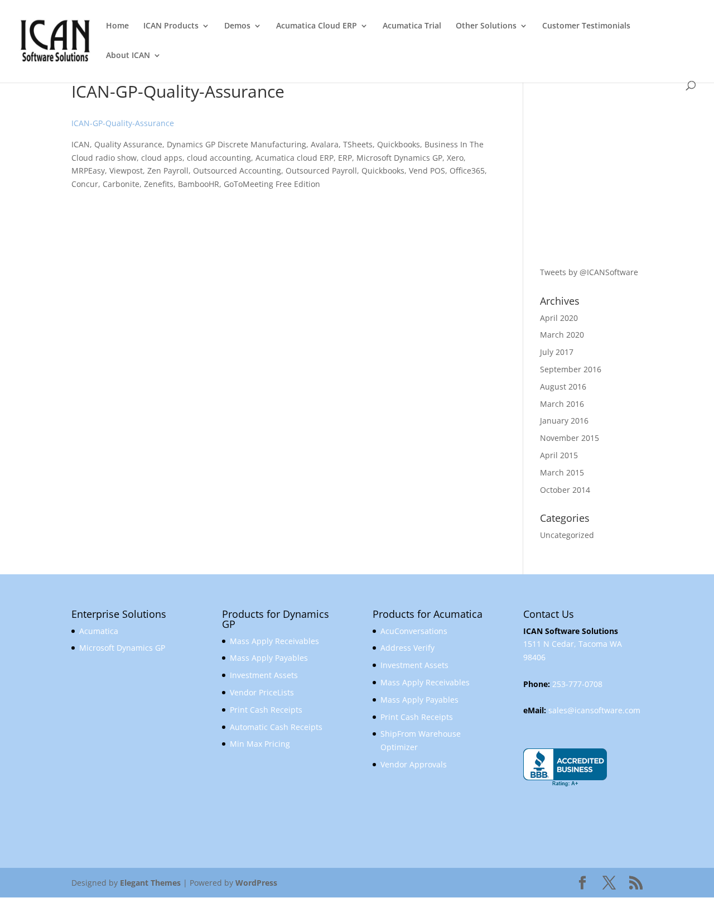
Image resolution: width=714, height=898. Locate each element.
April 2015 (559, 455)
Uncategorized (567, 535)
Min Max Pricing (260, 743)
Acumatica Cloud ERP (316, 26)
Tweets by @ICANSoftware (589, 272)
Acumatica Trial (412, 26)
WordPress (256, 882)
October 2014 (565, 489)
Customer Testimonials (586, 26)
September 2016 (570, 369)
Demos (237, 26)
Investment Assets (264, 675)
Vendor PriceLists (262, 692)
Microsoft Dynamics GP (122, 647)
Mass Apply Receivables (274, 641)
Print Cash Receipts (266, 709)
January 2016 (564, 420)
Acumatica (98, 631)
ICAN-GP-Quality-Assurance (122, 123)
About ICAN (128, 55)
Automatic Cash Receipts (276, 727)
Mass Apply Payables (269, 657)
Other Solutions (486, 26)
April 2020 (559, 318)
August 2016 (563, 386)
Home (117, 26)
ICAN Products (171, 26)
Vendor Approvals (413, 764)
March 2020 (562, 334)
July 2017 (556, 352)
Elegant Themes (150, 882)
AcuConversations (413, 631)
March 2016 (562, 403)
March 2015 (562, 472)
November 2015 (569, 438)
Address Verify (407, 647)
